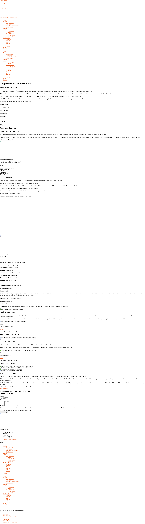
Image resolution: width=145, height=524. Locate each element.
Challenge (8, 39)
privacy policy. (36, 407)
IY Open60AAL (10, 31)
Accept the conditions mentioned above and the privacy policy (16, 410)
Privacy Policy (6, 515)
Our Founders (9, 27)
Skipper (8, 43)
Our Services (9, 24)
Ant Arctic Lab (6, 38)
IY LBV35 (8, 32)
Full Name (2, 396)
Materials (5, 28)
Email (1, 398)
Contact (5, 48)
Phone (1, 399)
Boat (7, 42)
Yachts (4, 29)
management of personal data (74, 407)
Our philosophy (10, 23)
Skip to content (3, 0)
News (4, 47)
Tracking (8, 40)
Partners (8, 46)
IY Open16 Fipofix (10, 35)
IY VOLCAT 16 (10, 34)
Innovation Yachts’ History (12, 25)
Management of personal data (10, 516)
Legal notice (6, 514)
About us (5, 21)
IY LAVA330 (9, 36)
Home (4, 20)
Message (2, 405)
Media (7, 44)
